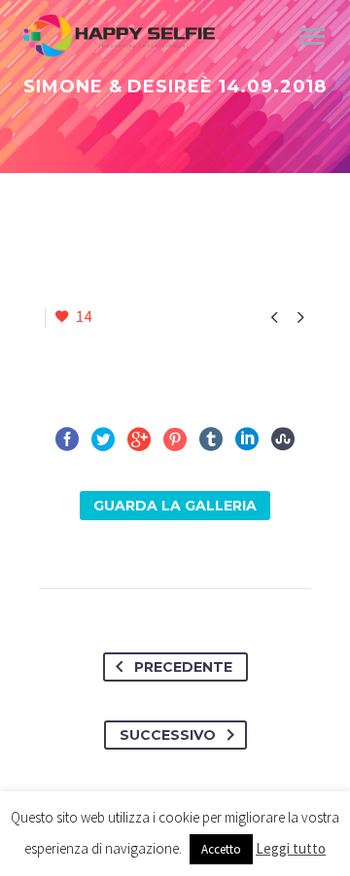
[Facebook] (67, 439)
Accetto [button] (221, 849)
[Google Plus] (139, 439)
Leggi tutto (291, 848)
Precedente (183, 667)
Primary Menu (312, 37)
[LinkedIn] (247, 439)
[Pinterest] (175, 439)
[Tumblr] (211, 439)
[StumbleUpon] (283, 439)
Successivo (168, 735)
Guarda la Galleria (175, 505)
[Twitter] (103, 439)
